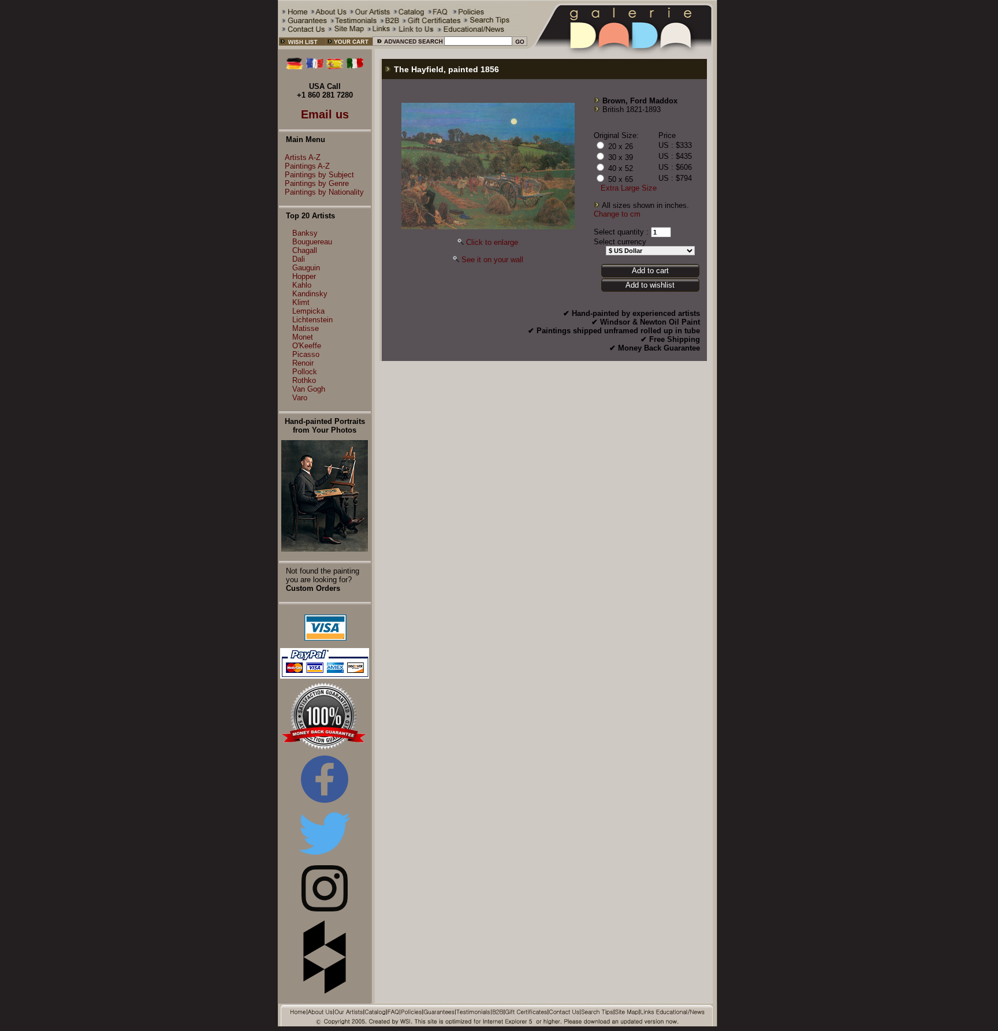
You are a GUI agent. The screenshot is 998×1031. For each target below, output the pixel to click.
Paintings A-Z (307, 166)
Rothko (304, 380)
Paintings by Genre (317, 183)
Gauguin (306, 267)
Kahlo (301, 285)
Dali (298, 259)
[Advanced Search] (408, 47)
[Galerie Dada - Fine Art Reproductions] (622, 47)
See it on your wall (492, 259)
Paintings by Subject (319, 174)
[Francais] (314, 66)
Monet (302, 337)
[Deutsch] (294, 66)
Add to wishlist (650, 285)
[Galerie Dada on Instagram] (324, 909)
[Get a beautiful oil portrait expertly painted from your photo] (324, 549)
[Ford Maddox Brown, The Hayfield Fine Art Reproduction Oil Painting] (488, 226)
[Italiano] (355, 66)
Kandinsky (309, 293)
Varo (299, 397)
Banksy (305, 233)
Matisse (305, 328)
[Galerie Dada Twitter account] (325, 857)
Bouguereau (312, 241)
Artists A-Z (303, 157)
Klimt (301, 302)
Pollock (304, 371)
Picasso (305, 354)
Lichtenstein (312, 319)
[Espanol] (335, 66)
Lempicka (308, 311)
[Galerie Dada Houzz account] (325, 991)
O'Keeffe (306, 345)
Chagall (304, 250)
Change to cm (617, 214)
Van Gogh (308, 389)
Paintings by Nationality (324, 192)
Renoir (303, 363)
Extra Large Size (629, 188)
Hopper (304, 276)
